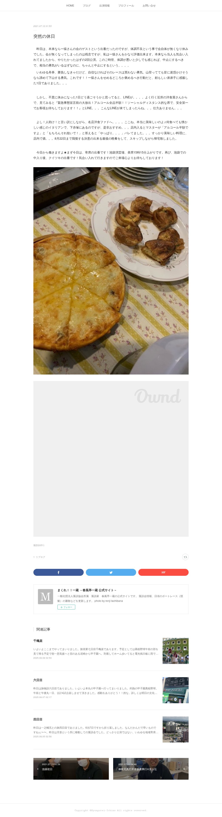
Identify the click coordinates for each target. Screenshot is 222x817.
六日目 (37, 680)
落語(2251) (38, 545)
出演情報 (104, 5)
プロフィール (126, 5)
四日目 (37, 719)
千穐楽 (37, 640)
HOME (70, 5)
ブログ (87, 5)
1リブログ (39, 556)
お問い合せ (149, 5)
